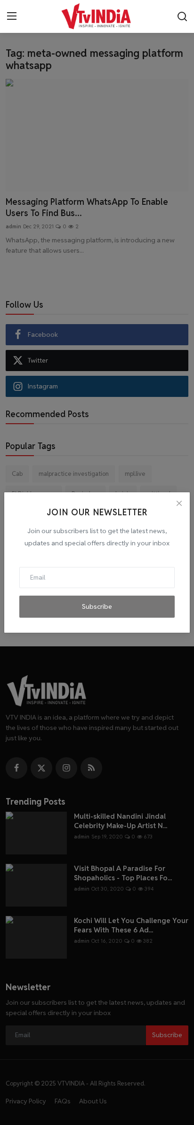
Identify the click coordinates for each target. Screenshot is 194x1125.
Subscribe (97, 606)
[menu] (12, 16)
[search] (182, 16)
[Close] (179, 503)
